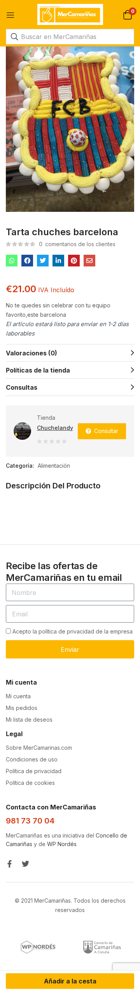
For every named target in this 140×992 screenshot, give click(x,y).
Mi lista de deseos (29, 719)
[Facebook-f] (9, 864)
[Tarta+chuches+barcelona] (43, 260)
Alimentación (54, 465)
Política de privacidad (33, 771)
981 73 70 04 (30, 820)
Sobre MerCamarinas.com (39, 747)
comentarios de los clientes (77, 244)
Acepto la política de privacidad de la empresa (72, 631)
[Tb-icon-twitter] (25, 864)
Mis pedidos (21, 708)
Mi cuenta (18, 696)
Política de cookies (30, 782)
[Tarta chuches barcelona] (12, 260)
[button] (127, 14)
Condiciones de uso (32, 759)
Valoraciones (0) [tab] (31, 353)
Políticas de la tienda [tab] (38, 370)
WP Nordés (62, 844)
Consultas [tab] (21, 387)
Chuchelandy (55, 427)
